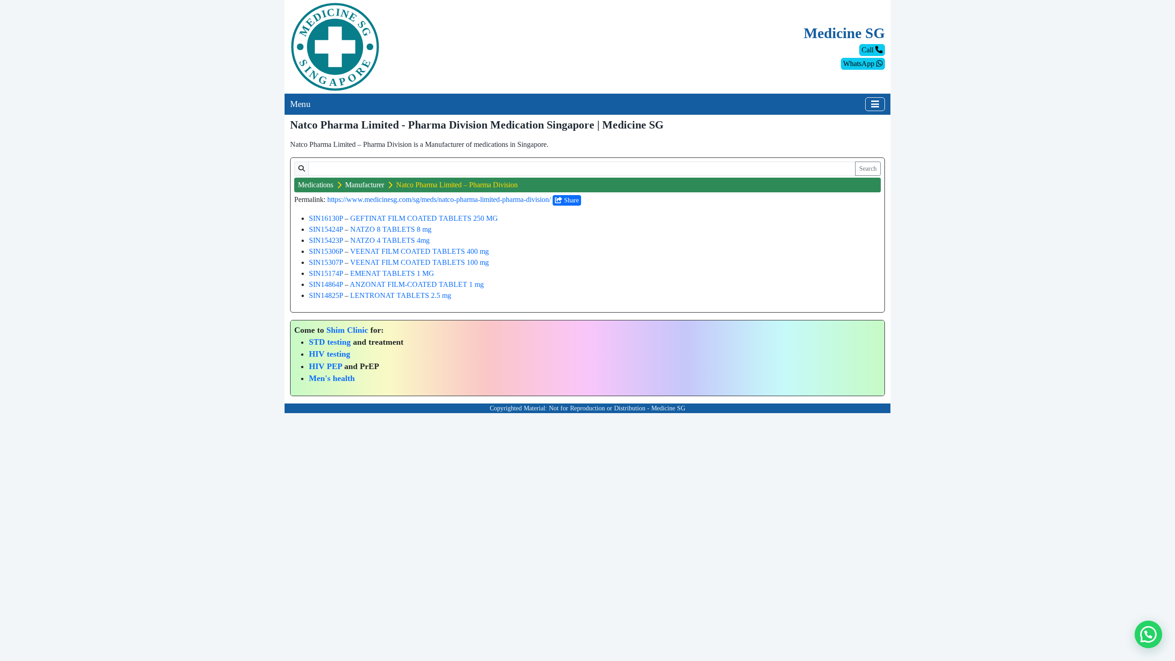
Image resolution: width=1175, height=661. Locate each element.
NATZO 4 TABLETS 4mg (390, 240)
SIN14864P (326, 284)
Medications (315, 185)
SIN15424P (326, 229)
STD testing (330, 342)
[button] (1148, 634)
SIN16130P (326, 218)
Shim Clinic (347, 330)
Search (868, 168)
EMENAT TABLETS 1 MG (392, 273)
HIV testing (329, 354)
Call (868, 50)
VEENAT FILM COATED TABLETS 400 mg (419, 251)
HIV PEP (325, 366)
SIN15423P (326, 240)
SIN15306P (326, 251)
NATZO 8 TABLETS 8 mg (390, 229)
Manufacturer (364, 185)
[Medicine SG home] (335, 46)
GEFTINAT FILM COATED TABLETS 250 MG (424, 218)
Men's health (332, 378)
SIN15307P (326, 262)
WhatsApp (859, 63)
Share (570, 200)
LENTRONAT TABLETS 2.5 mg (400, 295)
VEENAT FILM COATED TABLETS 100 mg (419, 262)
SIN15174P (326, 273)
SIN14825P (326, 295)
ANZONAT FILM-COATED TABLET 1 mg (417, 284)
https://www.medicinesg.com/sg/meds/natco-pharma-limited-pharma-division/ (439, 199)
